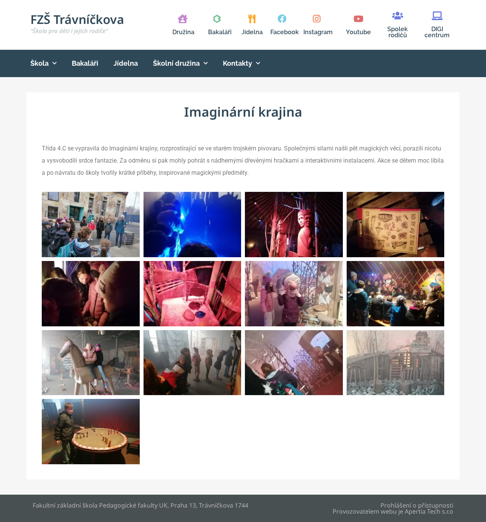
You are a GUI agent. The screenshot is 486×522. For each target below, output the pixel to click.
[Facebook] (282, 18)
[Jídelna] (252, 18)
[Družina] (182, 18)
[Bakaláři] (217, 18)
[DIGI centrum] (437, 15)
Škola (39, 63)
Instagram (318, 32)
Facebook (284, 32)
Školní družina (176, 63)
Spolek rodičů (397, 32)
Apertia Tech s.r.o (429, 511)
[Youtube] (358, 18)
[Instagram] (316, 18)
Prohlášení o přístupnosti (416, 505)
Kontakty (237, 63)
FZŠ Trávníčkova (77, 23)
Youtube (358, 32)
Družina (183, 32)
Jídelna (252, 32)
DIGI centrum (437, 32)
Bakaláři (220, 32)
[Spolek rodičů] (397, 15)
